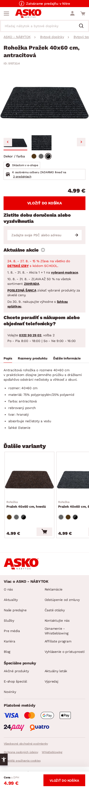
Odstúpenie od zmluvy (62, 600)
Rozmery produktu (32, 358)
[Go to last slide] (8, 142)
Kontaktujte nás (57, 620)
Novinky (10, 692)
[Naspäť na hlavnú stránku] (28, 13)
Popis (8, 358)
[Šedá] (41, 156)
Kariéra (9, 641)
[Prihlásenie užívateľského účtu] (72, 13)
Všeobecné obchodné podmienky (26, 743)
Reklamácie (54, 589)
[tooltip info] (43, 250)
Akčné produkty (16, 671)
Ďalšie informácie (67, 358)
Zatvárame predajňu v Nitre (48, 3)
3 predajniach (22, 176)
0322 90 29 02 (30, 335)
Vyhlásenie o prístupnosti (65, 652)
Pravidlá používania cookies (22, 760)
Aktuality (11, 600)
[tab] (8, 359)
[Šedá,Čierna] (48, 156)
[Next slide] (81, 142)
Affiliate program (58, 641)
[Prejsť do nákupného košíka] (83, 13)
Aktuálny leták (56, 671)
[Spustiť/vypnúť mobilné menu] (6, 13)
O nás (8, 589)
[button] (15, 142)
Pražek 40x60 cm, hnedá (26, 504)
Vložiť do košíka (44, 203)
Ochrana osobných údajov (21, 752)
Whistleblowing (52, 752)
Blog (7, 652)
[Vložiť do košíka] (44, 531)
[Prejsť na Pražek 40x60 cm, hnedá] (29, 479)
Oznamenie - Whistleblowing (57, 631)
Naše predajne (15, 610)
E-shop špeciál (15, 681)
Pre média (12, 631)
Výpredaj (51, 681)
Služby (9, 620)
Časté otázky (55, 610)
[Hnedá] (34, 156)
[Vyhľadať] (83, 26)
